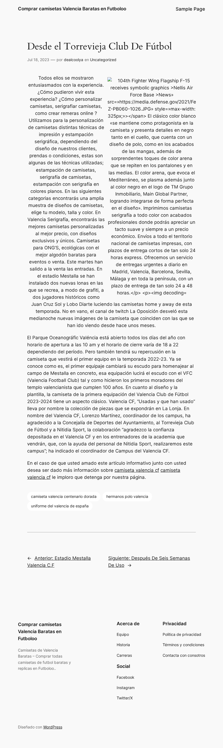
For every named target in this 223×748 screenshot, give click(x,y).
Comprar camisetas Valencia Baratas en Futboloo (72, 8)
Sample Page (190, 9)
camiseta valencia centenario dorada (64, 496)
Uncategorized (103, 59)
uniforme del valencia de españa (60, 506)
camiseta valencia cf (136, 470)
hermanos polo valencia (127, 496)
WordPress (52, 727)
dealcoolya (73, 59)
